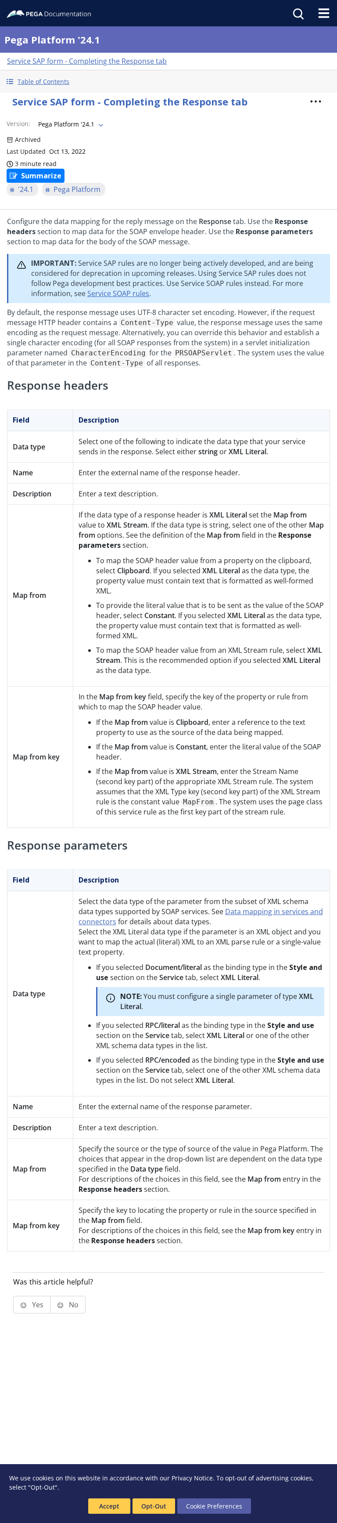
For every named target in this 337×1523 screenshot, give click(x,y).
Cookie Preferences (214, 1506)
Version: (18, 123)
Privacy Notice (192, 1478)
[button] (168, 81)
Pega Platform (77, 189)
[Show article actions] (316, 101)
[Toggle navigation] (324, 13)
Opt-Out (153, 1506)
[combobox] (70, 124)
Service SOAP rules (118, 293)
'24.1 (25, 189)
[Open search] (297, 13)
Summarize (41, 176)
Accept (109, 1506)
